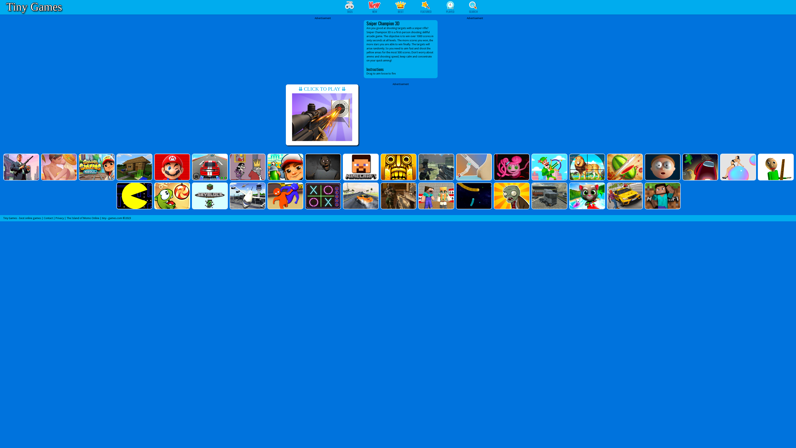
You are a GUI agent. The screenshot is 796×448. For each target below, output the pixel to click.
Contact (48, 218)
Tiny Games (34, 6)
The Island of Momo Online (83, 218)
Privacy (60, 218)
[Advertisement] (323, 49)
